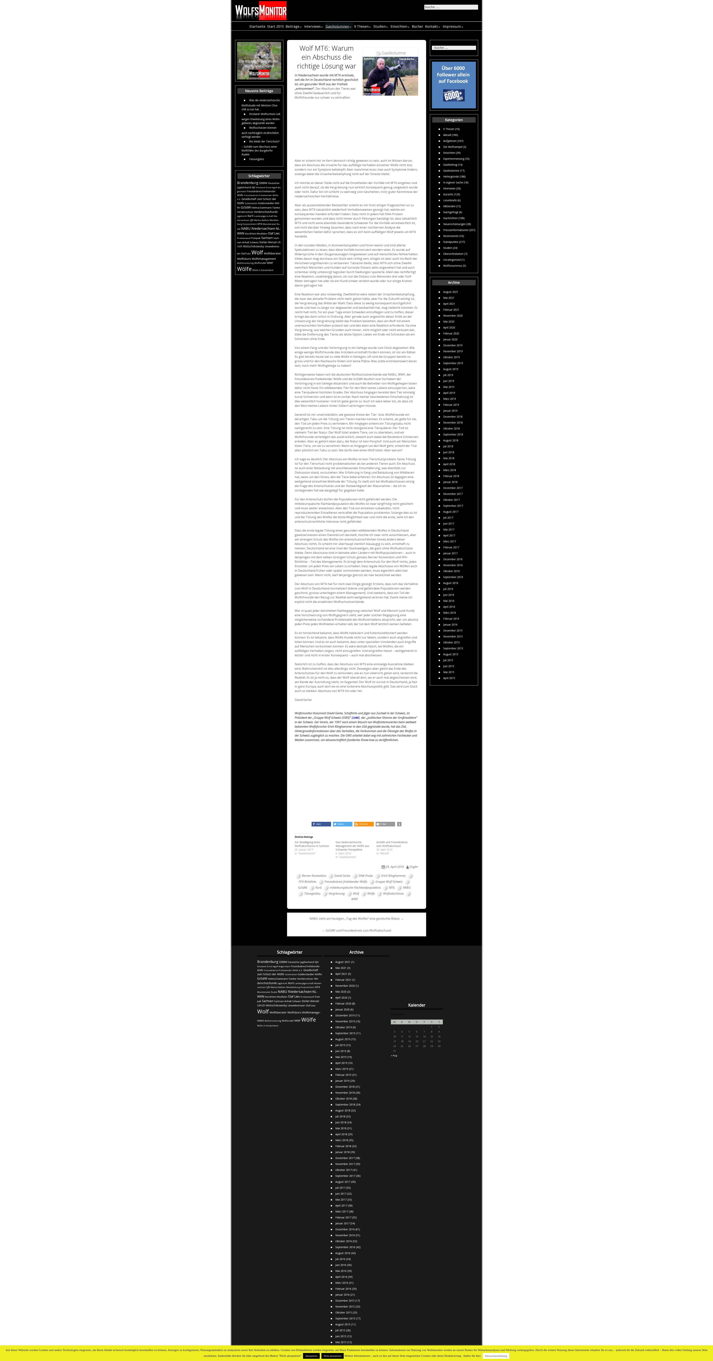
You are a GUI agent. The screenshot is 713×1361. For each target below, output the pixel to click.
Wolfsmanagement (264, 259)
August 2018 (450, 440)
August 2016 (450, 583)
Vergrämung (337, 893)
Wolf (257, 252)
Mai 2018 (448, 458)
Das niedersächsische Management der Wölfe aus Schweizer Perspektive (352, 845)
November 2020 (453, 315)
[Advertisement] (357, 130)
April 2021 (449, 303)
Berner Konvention (314, 876)
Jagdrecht (242, 216)
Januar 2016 (450, 624)
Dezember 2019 (453, 345)
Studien (379, 26)
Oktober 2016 (451, 571)
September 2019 (453, 363)
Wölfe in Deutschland (262, 270)
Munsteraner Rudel (267, 992)
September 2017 (453, 505)
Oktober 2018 (451, 428)
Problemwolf (244, 238)
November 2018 (453, 422)
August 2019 (450, 369)
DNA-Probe (366, 876)
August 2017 (450, 511)
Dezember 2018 (453, 416)
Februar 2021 (451, 309)
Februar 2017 (451, 547)
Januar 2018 (450, 482)
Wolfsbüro (244, 259)
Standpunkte (450, 242)
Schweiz (254, 242)
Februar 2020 (451, 333)
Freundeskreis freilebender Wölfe (346, 882)
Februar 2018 (451, 476)
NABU (246, 228)
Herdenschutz (245, 212)
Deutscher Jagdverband (301, 962)
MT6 (260, 224)
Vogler (414, 867)
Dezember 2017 (453, 488)
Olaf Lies (274, 233)
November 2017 (453, 494)
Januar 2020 (450, 339)
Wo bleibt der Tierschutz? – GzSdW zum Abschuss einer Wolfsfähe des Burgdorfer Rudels (260, 148)
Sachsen (267, 238)
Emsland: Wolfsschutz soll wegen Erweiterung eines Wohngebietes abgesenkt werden (261, 118)
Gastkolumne (451, 170)
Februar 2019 (451, 404)
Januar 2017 (450, 553)
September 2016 (453, 577)
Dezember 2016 (453, 559)
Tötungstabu (312, 893)
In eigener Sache (453, 182)
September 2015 (453, 648)
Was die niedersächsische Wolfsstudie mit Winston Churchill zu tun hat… (261, 104)
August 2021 (450, 292)
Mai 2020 (448, 321)
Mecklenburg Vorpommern (300, 987)
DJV (253, 187)
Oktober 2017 (451, 500)
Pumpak (256, 238)
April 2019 (449, 393)
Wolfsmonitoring (245, 263)
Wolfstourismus (452, 265)
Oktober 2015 (451, 642)
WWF (270, 263)
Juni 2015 (448, 666)
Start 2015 (275, 26)
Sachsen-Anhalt (283, 1001)
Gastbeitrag (450, 164)
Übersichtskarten (453, 253)
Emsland (260, 187)
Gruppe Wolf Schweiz (389, 882)
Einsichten (398, 26)
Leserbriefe (450, 200)
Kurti (250, 216)
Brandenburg (247, 182)
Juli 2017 (448, 517)
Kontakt (431, 26)
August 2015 (450, 654)
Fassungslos (256, 159)
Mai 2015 (448, 672)
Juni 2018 (448, 452)
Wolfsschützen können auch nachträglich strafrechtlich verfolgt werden (260, 132)
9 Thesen (361, 26)
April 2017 (449, 535)
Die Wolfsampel (452, 147)
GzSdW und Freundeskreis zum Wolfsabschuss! (392, 844)
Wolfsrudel (260, 262)
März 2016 (449, 612)
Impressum (452, 26)
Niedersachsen (263, 228)
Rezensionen (451, 236)
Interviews (312, 26)
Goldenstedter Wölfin (310, 974)
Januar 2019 (450, 410)
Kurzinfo (448, 194)
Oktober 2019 (451, 357)
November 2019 (453, 351)
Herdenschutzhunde (266, 212)
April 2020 (449, 327)
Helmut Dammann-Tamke (265, 207)
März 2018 (449, 470)
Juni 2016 (448, 595)
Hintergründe (451, 176)
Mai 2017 (448, 529)
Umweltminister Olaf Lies (301, 1005)
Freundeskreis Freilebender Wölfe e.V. (283, 970)
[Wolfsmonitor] (261, 10)
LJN (251, 220)
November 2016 (453, 565)
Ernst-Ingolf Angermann (278, 966)
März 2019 (449, 399)
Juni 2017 (448, 523)
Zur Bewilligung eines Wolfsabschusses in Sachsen (312, 844)
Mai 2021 (448, 297)
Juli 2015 (448, 660)
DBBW (263, 183)
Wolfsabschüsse (393, 893)
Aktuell (447, 135)
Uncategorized (452, 259)
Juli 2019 (448, 375)
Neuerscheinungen (454, 224)
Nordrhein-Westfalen (256, 233)
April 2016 (449, 606)
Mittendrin (449, 206)
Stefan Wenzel (268, 242)
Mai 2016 (448, 601)
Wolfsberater (272, 253)
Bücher (417, 26)
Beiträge (292, 26)
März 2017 (449, 541)
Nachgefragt (450, 212)
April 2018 (449, 464)
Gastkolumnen (337, 26)
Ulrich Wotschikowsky (272, 1005)
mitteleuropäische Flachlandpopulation (355, 887)
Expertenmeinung (453, 158)
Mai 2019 (448, 387)
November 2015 (453, 636)
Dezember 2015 (453, 630)
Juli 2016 (448, 589)
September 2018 (453, 434)
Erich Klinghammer (393, 876)
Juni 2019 (448, 381)
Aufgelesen (450, 141)
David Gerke (342, 876)
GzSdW (246, 207)
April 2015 (449, 678)
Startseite (257, 26)
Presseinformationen (455, 230)
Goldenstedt (251, 203)
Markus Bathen (261, 220)
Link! (356, 718)
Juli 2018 (448, 446)
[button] (321, 824)
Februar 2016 (451, 618)
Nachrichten (450, 218)
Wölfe (244, 268)
